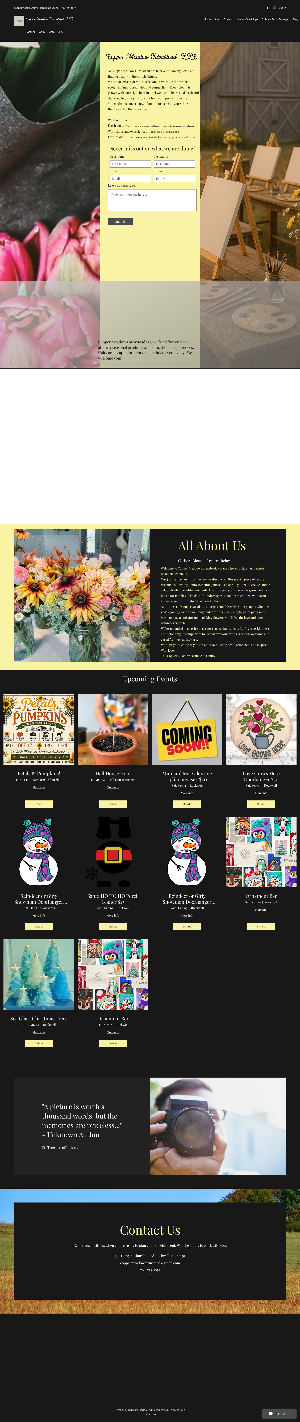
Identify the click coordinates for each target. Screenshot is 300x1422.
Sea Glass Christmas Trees (39, 1018)
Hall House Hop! (112, 773)
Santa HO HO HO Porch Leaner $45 (113, 899)
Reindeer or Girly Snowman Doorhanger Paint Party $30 (187, 899)
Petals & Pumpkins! (39, 773)
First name (117, 156)
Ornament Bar (261, 896)
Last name (161, 156)
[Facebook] (267, 8)
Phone (158, 171)
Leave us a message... (123, 185)
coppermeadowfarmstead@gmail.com (36, 7)
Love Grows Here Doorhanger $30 (261, 776)
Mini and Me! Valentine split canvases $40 (187, 776)
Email (114, 171)
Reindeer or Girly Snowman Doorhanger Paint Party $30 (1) (38, 899)
